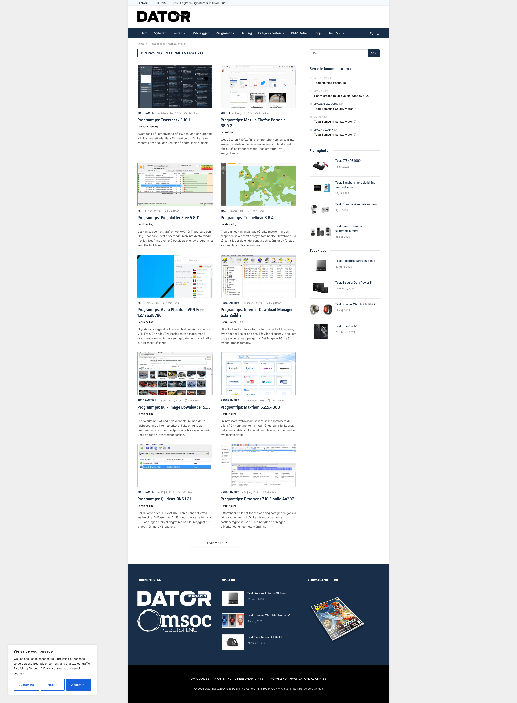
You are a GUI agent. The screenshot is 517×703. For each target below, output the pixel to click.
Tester (177, 33)
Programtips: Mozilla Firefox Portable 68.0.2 (253, 123)
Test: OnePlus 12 (346, 326)
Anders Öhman (323, 129)
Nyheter (160, 33)
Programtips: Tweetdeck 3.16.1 (163, 120)
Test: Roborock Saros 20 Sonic (355, 261)
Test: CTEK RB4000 (348, 160)
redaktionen (227, 132)
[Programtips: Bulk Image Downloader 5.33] (175, 373)
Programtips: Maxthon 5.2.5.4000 (250, 407)
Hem (144, 33)
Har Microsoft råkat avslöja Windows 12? (341, 95)
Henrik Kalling (145, 224)
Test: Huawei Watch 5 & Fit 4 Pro (356, 304)
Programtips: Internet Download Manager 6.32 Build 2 (257, 312)
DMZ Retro (299, 33)
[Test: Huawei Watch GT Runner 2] (233, 620)
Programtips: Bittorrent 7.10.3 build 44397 (257, 499)
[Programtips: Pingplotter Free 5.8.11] (175, 184)
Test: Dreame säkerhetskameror (356, 204)
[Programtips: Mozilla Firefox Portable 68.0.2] (258, 86)
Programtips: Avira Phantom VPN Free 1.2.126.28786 (170, 312)
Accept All (78, 684)
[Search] (371, 33)
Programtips (225, 33)
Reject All (52, 684)
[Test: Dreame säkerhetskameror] (321, 209)
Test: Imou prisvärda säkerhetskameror (348, 228)
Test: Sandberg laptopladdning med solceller (355, 185)
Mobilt (225, 113)
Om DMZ (334, 33)
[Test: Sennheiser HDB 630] (233, 642)
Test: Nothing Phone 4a (330, 82)
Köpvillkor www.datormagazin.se (298, 678)
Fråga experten (269, 33)
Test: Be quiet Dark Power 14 (354, 282)
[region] (52, 670)
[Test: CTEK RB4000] (321, 165)
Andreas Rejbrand (326, 103)
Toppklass (318, 250)
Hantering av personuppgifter (239, 678)
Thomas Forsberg (147, 126)
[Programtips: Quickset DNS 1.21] (175, 465)
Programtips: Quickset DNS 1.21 (164, 499)
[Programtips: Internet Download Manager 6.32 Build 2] (258, 276)
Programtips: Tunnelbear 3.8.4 (247, 218)
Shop (317, 33)
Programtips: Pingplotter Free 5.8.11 (168, 218)
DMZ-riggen (201, 33)
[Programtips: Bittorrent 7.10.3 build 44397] (258, 465)
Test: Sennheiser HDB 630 (264, 637)
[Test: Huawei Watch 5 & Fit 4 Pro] (321, 309)
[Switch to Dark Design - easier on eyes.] (378, 33)
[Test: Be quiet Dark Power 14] (321, 287)
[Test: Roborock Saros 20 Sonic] (321, 265)
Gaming (246, 33)
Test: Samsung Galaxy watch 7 (335, 108)
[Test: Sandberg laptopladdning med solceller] (321, 187)
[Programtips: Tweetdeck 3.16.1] (175, 86)
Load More (215, 543)
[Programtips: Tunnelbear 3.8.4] (258, 184)
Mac (223, 211)
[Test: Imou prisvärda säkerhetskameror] (321, 231)
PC (139, 211)
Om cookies (200, 678)
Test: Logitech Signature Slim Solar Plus (199, 3)
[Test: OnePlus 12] (321, 331)
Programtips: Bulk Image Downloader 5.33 (174, 407)
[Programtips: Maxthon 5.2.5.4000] (258, 373)
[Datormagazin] (163, 17)
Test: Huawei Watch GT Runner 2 (268, 615)
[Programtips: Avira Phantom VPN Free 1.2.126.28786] (175, 276)
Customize (26, 684)
